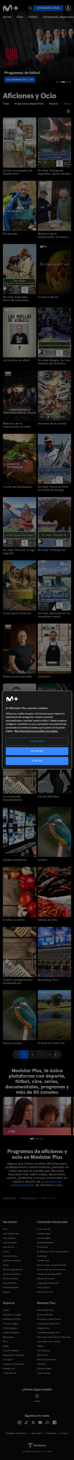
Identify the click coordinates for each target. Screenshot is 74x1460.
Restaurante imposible (17, 676)
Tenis (5, 1341)
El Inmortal (42, 1247)
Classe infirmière (48, 796)
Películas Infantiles (12, 1260)
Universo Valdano (11, 1332)
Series (7, 17)
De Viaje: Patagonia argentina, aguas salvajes (54, 172)
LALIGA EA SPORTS (11, 1319)
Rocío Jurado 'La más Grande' (51, 1265)
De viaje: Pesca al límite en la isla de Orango (53, 488)
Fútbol (33, 17)
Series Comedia (10, 1278)
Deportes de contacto (13, 1355)
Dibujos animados (45, 1278)
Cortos (6, 1251)
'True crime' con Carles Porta (51, 1269)
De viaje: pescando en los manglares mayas (54, 615)
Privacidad (51, 1433)
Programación (10, 1373)
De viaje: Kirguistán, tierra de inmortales (16, 298)
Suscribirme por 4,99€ (20, 79)
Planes (40, 1346)
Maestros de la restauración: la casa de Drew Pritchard (53, 235)
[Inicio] (10, 8)
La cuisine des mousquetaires (12, 798)
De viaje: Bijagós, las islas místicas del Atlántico (54, 362)
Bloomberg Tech (48, 979)
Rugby (6, 1346)
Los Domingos (43, 1238)
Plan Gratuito (43, 1350)
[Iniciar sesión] (68, 8)
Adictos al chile (47, 919)
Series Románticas (12, 1274)
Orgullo (6, 1292)
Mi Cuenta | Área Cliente (49, 1319)
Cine (20, 17)
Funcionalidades (45, 1314)
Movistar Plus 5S (44, 1292)
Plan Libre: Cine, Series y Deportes (53, 1337)
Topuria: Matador (11, 1350)
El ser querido (44, 1229)
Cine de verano (10, 1256)
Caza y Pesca (43, 1287)
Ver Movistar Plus (45, 1310)
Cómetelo (44, 676)
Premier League (10, 1323)
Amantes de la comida (52, 423)
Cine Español (9, 1238)
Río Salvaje (10, 233)
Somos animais (12, 1043)
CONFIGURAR (37, 741)
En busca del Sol (48, 297)
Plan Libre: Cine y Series (48, 1341)
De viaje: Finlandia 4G (52, 550)
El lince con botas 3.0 (51, 1043)
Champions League (12, 1314)
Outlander (42, 1256)
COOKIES (64, 1433)
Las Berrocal (43, 1260)
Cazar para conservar (17, 613)
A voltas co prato (14, 919)
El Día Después (10, 1328)
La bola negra (43, 1233)
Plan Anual (42, 1355)
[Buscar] (30, 8)
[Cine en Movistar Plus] (37, 1116)
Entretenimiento (11, 1287)
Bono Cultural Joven (47, 1359)
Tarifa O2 (41, 1364)
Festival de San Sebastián (49, 1274)
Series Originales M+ (13, 1269)
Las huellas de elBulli (16, 360)
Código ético (43, 1328)
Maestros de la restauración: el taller (17, 425)
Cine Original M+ (11, 1233)
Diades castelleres (15, 859)
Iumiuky (42, 859)
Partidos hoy (9, 1368)
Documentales (10, 1283)
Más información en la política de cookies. (36, 731)
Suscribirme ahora (48, 8)
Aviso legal (36, 1433)
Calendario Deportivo (13, 1364)
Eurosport (8, 1359)
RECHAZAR (37, 751)
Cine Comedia (10, 1242)
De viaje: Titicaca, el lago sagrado (19, 551)
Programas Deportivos (48, 1283)
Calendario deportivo (58, 17)
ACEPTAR (37, 761)
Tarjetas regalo (44, 1368)
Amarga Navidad (45, 1242)
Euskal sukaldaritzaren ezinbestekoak (18, 981)
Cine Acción (8, 1247)
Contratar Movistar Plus (48, 1332)
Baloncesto (8, 1337)
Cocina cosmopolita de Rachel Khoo (17, 172)
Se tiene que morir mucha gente (52, 1251)
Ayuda (37, 1401)
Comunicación (44, 1373)
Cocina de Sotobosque (17, 486)
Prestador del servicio (16, 1433)
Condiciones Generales (48, 1323)
